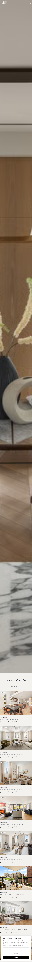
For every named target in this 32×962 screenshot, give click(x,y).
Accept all (16, 957)
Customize (16, 953)
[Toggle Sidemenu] (30, 3)
